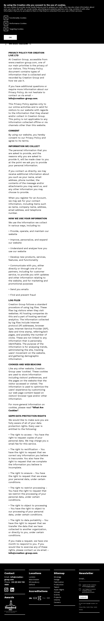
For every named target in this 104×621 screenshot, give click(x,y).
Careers (57, 602)
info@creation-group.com (22, 98)
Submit (83, 597)
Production (59, 585)
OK (10, 37)
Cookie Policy (89, 607)
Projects (57, 597)
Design (57, 579)
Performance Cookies (18, 23)
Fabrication (59, 582)
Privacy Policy (90, 586)
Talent (56, 587)
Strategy (57, 577)
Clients (57, 600)
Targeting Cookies (16, 29)
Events (57, 595)
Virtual (57, 592)
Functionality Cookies (17, 18)
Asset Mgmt (59, 590)
